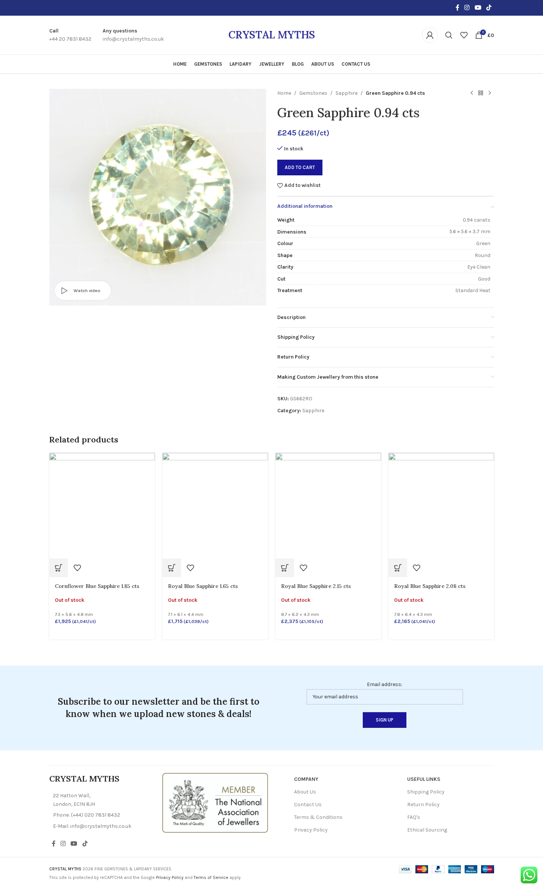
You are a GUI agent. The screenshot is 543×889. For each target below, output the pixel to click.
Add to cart (300, 167)
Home (284, 93)
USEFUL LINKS (423, 779)
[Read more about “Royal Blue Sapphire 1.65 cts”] (171, 567)
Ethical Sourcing (427, 830)
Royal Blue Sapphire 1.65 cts (203, 586)
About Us (305, 792)
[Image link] (215, 802)
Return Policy (423, 804)
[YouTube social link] (478, 7)
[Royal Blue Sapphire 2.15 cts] (328, 505)
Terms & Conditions (318, 817)
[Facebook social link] (457, 7)
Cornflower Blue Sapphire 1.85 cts (97, 586)
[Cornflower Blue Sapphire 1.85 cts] (102, 505)
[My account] (429, 35)
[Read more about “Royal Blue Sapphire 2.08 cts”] (397, 567)
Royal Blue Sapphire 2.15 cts (316, 586)
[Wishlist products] (463, 35)
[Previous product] (471, 93)
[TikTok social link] (489, 7)
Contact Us (308, 804)
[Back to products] (480, 93)
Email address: (384, 684)
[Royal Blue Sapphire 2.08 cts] (441, 505)
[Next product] (489, 93)
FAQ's (413, 817)
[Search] (448, 35)
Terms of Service (211, 877)
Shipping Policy (425, 792)
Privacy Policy (311, 830)
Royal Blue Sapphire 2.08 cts (429, 586)
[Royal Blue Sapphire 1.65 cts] (215, 505)
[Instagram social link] (467, 7)
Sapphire (347, 93)
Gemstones (313, 93)
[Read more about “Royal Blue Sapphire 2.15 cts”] (284, 567)
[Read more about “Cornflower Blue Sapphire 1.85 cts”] (58, 567)
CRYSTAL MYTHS (271, 34)
